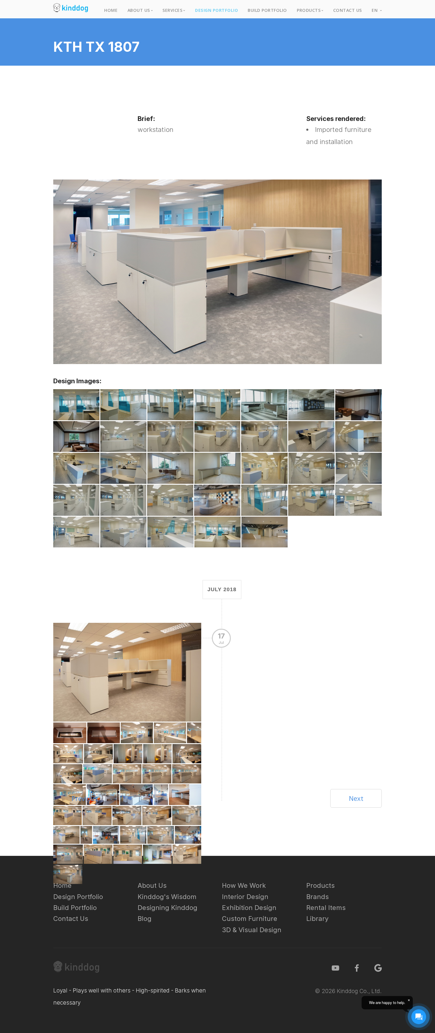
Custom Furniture (249, 918)
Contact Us (347, 10)
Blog (145, 918)
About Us (152, 885)
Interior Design (245, 897)
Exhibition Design (249, 907)
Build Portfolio (267, 10)
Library (317, 918)
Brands (317, 897)
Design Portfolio (216, 10)
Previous (85, 798)
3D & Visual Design (251, 930)
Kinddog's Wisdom (167, 897)
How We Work (244, 885)
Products (320, 885)
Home (110, 10)
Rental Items (326, 907)
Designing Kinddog (167, 907)
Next (356, 798)
